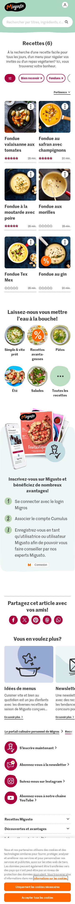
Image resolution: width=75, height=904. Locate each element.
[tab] (37, 819)
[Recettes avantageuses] (37, 343)
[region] (37, 871)
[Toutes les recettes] (60, 381)
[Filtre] (10, 78)
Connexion (41, 564)
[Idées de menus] (28, 682)
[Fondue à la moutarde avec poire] (20, 201)
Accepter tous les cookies (37, 897)
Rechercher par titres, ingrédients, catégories (37, 22)
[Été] (15, 381)
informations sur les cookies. (51, 878)
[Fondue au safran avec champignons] (55, 133)
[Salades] (37, 381)
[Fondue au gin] (55, 266)
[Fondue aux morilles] (55, 201)
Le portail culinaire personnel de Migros (32, 731)
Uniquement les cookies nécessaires (37, 887)
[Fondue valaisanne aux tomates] (20, 133)
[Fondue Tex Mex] (20, 266)
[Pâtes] (60, 343)
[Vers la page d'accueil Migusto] (15, 4)
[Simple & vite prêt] (15, 343)
